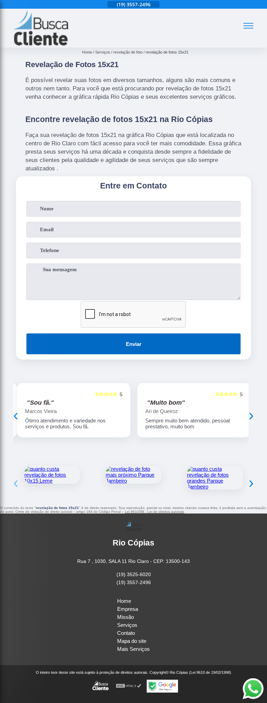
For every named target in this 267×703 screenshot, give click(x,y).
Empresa (127, 609)
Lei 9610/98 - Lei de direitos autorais (154, 512)
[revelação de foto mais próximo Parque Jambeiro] (133, 475)
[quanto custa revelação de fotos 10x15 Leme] (52, 475)
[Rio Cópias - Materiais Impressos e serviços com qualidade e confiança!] (40, 44)
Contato (126, 633)
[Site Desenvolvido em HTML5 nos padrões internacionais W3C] (128, 686)
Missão (125, 617)
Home (124, 601)
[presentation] (15, 415)
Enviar (133, 344)
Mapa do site (131, 641)
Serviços (127, 625)
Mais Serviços (133, 649)
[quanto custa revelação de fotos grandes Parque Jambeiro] (215, 478)
